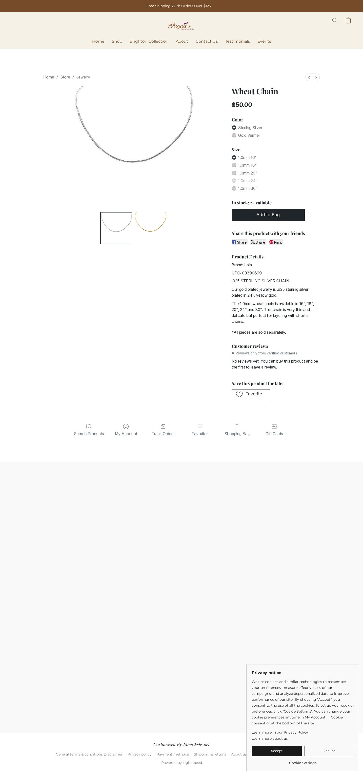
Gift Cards (274, 433)
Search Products (89, 433)
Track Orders (163, 433)
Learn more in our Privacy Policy (280, 732)
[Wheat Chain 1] (150, 228)
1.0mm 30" (248, 188)
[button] (181, 25)
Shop (117, 41)
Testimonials (237, 41)
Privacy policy (139, 754)
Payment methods (173, 754)
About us (239, 754)
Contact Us (207, 41)
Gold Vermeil (249, 135)
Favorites (200, 433)
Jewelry (83, 77)
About (182, 41)
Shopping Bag (237, 433)
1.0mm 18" (247, 165)
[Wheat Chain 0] (116, 228)
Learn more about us (270, 738)
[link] (303, 761)
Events (264, 41)
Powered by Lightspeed (181, 762)
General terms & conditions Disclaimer (89, 754)
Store (65, 77)
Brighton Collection (149, 41)
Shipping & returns (210, 754)
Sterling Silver (250, 127)
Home (98, 41)
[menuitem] (309, 77)
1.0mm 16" (247, 157)
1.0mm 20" (247, 173)
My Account (126, 433)
